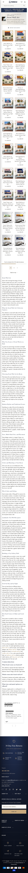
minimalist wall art (16, 651)
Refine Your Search (15, 27)
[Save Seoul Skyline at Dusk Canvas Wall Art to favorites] (11, 32)
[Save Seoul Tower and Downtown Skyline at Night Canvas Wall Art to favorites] (11, 53)
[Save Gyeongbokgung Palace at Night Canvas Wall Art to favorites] (23, 169)
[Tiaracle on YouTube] (20, 789)
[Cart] (25, 2)
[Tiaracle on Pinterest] (13, 789)
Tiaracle (7, 861)
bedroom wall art (11, 655)
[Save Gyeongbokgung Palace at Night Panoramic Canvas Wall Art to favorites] (23, 237)
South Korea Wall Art (16, 14)
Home (8, 14)
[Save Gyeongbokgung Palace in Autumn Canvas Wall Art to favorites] (23, 53)
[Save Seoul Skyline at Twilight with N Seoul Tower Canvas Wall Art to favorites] (23, 191)
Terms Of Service (19, 862)
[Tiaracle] (13, 2)
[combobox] (12, 5)
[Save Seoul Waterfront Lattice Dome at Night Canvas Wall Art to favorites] (11, 99)
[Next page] (17, 267)
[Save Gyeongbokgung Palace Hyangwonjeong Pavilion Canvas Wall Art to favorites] (23, 145)
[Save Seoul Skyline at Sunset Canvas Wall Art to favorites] (23, 32)
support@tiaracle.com (12, 780)
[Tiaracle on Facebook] (6, 789)
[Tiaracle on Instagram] (10, 789)
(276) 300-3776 (5, 786)
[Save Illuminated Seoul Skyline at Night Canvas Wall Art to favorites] (11, 76)
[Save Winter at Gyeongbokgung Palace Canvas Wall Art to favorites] (23, 76)
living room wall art (16, 657)
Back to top (13, 272)
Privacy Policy (14, 864)
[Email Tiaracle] (3, 789)
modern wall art (6, 653)
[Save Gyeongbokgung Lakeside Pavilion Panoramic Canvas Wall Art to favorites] (11, 237)
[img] (15, 704)
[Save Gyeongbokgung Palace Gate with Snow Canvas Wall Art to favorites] (11, 122)
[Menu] (3, 1)
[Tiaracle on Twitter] (17, 789)
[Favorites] (21, 2)
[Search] (24, 5)
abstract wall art (12, 649)
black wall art (5, 647)
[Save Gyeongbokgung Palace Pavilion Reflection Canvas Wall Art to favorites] (23, 99)
